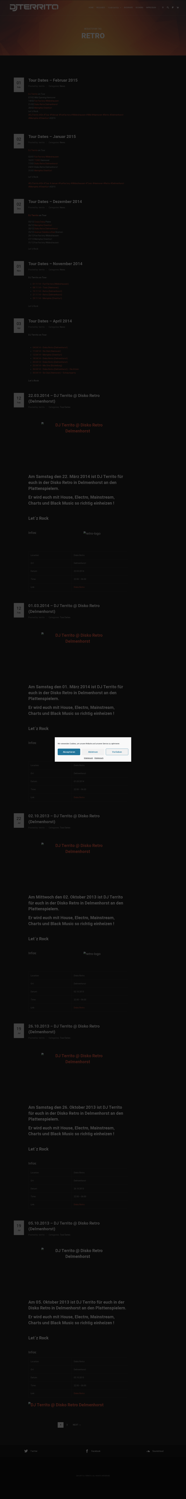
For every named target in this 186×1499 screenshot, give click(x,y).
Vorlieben (117, 752)
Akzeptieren (69, 752)
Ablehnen (93, 752)
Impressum (88, 758)
